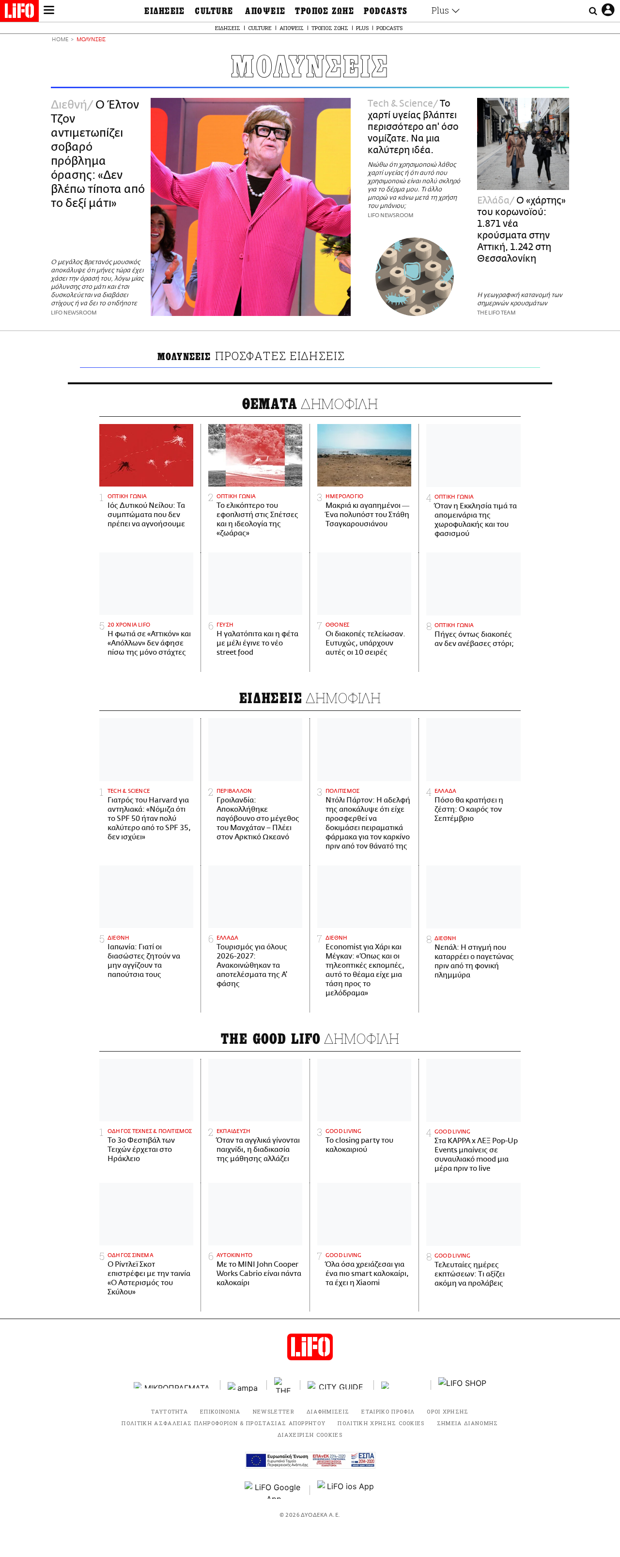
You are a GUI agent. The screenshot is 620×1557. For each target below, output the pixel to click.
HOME (60, 40)
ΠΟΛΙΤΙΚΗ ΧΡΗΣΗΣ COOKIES (381, 1423)
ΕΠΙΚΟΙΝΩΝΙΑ (220, 1411)
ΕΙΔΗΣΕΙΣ (164, 11)
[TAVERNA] (402, 1385)
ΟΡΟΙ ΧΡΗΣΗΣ (448, 1411)
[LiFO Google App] (274, 1490)
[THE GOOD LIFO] (283, 1385)
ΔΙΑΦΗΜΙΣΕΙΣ (328, 1411)
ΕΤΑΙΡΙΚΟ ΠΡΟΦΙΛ (388, 1411)
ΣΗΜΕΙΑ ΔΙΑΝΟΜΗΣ (467, 1423)
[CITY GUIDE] (337, 1385)
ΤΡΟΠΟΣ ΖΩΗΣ (324, 11)
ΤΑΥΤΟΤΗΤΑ (169, 1411)
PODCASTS (386, 11)
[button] (49, 11)
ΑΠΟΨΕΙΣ (265, 11)
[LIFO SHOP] (462, 1385)
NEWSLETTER (273, 1411)
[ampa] (244, 1385)
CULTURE (214, 11)
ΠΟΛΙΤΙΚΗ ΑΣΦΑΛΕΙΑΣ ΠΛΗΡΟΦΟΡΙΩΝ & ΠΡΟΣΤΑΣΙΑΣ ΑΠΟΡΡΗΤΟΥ (224, 1423)
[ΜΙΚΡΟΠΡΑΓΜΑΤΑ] (173, 1385)
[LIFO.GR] (19, 12)
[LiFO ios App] (346, 1490)
